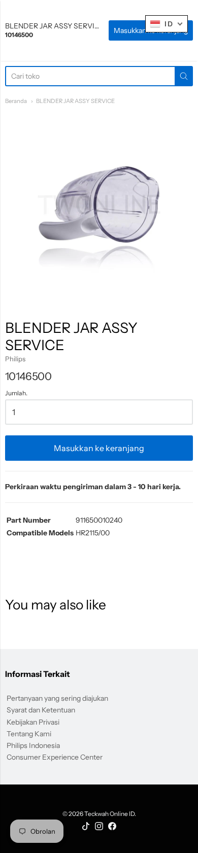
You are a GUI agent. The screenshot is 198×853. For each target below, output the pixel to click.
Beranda (16, 101)
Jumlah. (16, 393)
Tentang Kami (29, 733)
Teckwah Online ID (109, 813)
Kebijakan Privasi (33, 722)
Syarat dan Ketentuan (41, 709)
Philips (15, 359)
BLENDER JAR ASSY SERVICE (75, 101)
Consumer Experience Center (55, 757)
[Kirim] (184, 76)
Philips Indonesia (33, 745)
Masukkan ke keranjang (99, 448)
